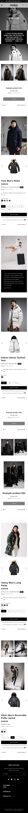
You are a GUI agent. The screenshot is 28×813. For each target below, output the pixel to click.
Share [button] (4, 105)
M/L (10, 382)
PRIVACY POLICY (9, 810)
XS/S (4, 382)
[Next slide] (26, 1)
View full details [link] (21, 105)
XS (3, 206)
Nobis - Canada (14, 809)
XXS (4, 611)
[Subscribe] (23, 774)
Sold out (14, 99)
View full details (21, 224)
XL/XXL (16, 382)
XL (21, 206)
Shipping (9, 92)
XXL (4, 209)
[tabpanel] (14, 475)
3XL (9, 209)
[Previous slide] (2, 1)
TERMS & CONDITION (18, 810)
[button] (23, 5)
